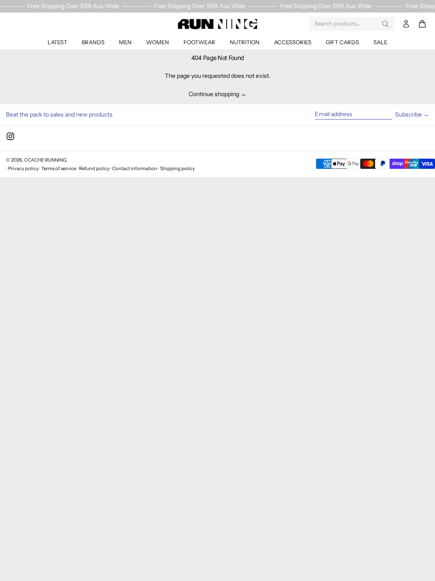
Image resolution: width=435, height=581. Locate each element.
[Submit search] (385, 24)
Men (125, 42)
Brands (93, 42)
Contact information (134, 168)
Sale (380, 42)
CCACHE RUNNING (45, 160)
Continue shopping (214, 94)
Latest (57, 42)
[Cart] (422, 24)
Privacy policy (23, 168)
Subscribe (408, 114)
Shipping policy (177, 168)
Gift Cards (342, 42)
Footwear (199, 42)
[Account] (406, 24)
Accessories (292, 42)
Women (157, 42)
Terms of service (58, 168)
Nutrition (245, 42)
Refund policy (94, 168)
